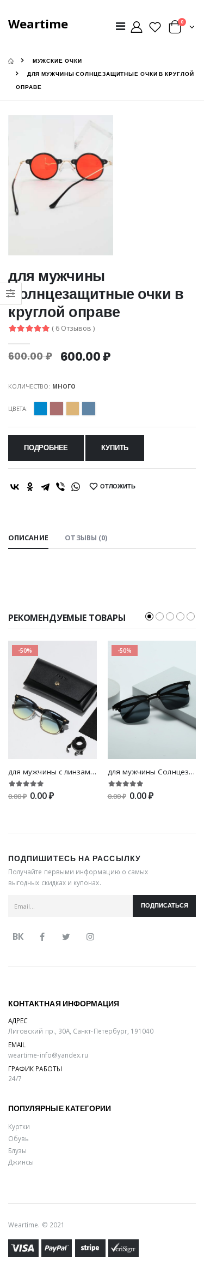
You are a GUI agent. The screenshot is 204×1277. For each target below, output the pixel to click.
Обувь (18, 1138)
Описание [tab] (28, 537)
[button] (182, 29)
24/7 (15, 1078)
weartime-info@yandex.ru (48, 1055)
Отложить (117, 486)
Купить (114, 447)
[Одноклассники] (29, 486)
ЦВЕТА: (18, 408)
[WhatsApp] (75, 486)
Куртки (19, 1126)
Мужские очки (57, 61)
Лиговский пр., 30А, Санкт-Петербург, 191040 (81, 1031)
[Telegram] (45, 486)
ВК (18, 936)
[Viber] (60, 486)
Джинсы (21, 1161)
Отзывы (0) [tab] (86, 537)
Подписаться (164, 906)
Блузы (17, 1150)
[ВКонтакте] (14, 486)
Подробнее (46, 447)
